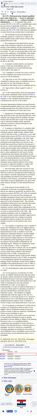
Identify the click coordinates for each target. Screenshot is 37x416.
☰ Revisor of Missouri (7, 1)
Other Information (9, 378)
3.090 (21, 368)
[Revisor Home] (3, 411)
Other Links (7, 381)
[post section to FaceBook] (10, 412)
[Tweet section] (15, 412)
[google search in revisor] (27, 411)
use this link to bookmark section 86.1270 (16, 347)
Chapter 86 (10, 9)
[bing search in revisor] (31, 411)
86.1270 (2, 354)
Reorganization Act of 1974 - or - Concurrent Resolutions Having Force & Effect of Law (17, 365)
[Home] (2, 3)
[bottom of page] (12, 14)
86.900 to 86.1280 (12, 24)
